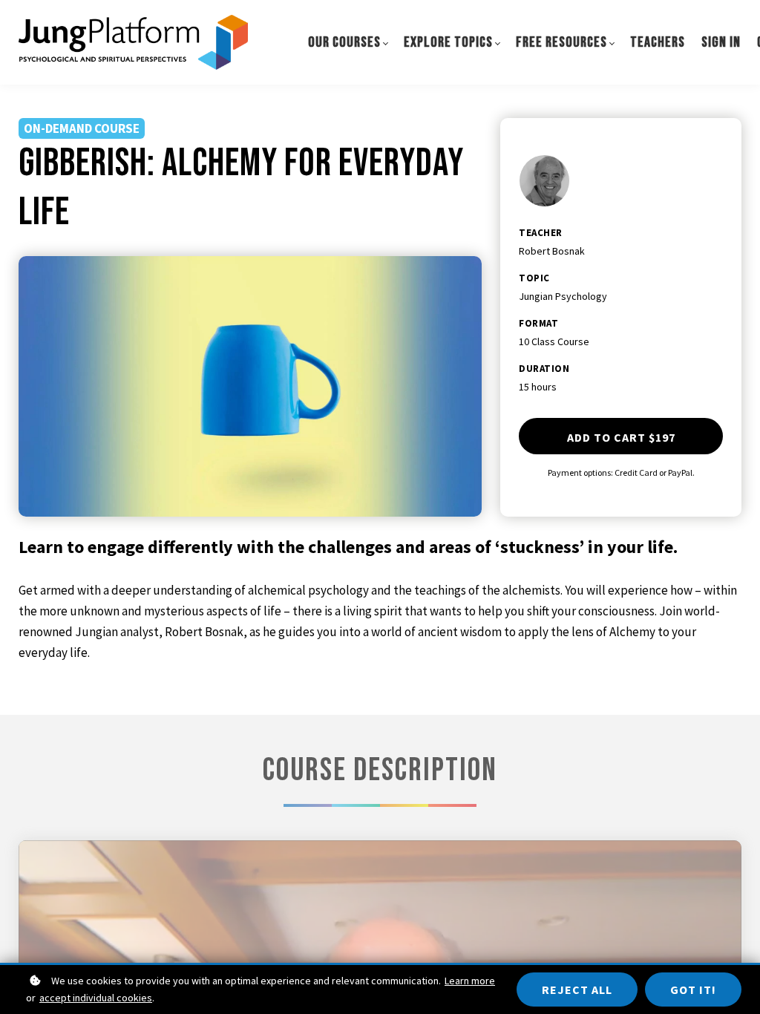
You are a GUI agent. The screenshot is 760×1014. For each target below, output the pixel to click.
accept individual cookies (95, 997)
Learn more (470, 980)
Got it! (693, 989)
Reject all (577, 989)
